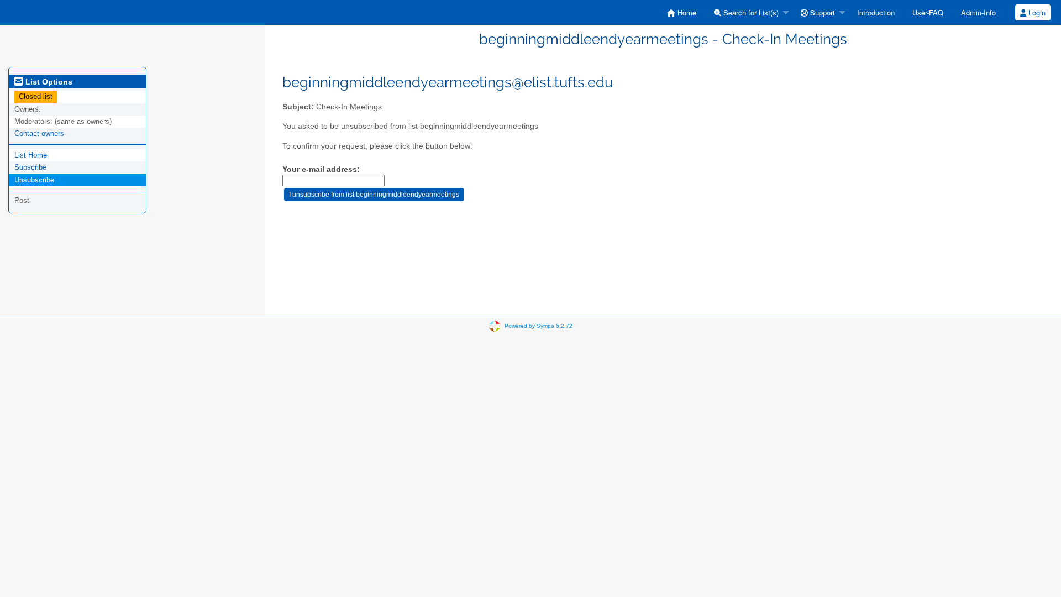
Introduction (876, 12)
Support (821, 12)
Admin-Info (978, 12)
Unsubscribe (34, 180)
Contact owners (39, 133)
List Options (47, 81)
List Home (30, 155)
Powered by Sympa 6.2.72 (538, 326)
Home (685, 12)
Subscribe (30, 167)
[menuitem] (681, 12)
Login (1036, 12)
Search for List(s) (750, 12)
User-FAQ (927, 12)
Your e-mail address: (321, 169)
